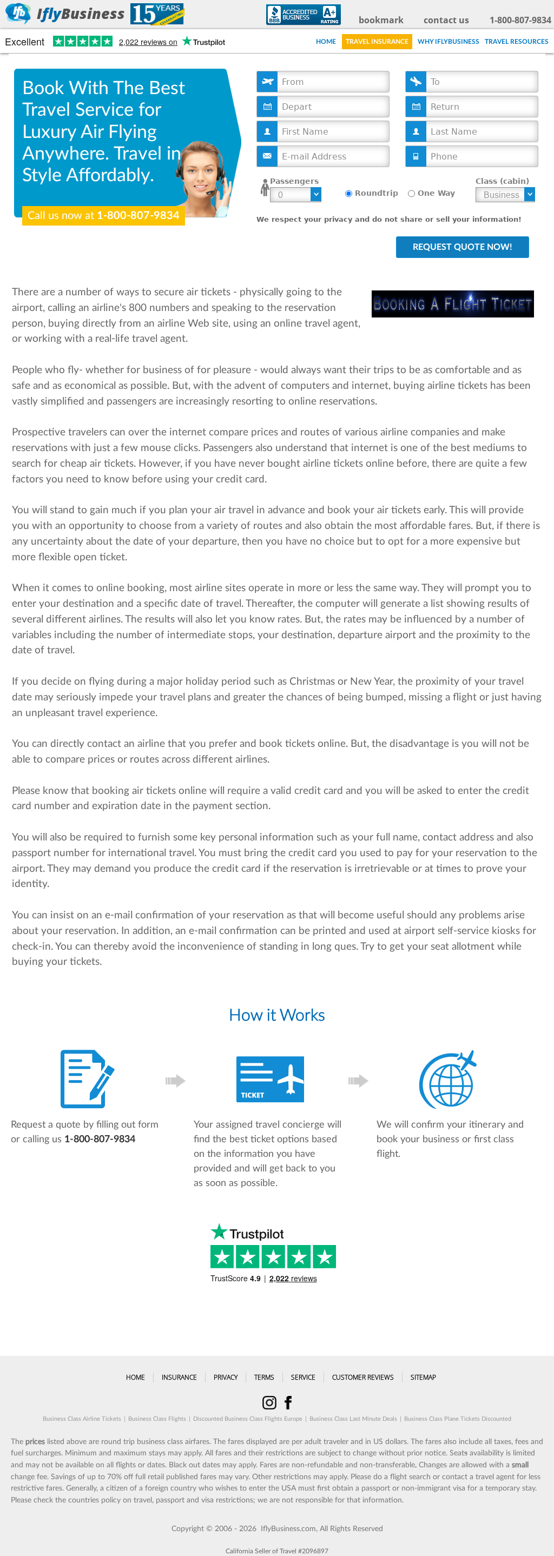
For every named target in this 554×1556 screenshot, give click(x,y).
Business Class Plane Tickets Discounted (457, 1419)
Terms (264, 1377)
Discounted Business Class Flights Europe (247, 1419)
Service (303, 1377)
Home (326, 41)
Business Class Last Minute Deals (353, 1419)
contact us (446, 20)
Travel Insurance (377, 41)
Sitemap (423, 1377)
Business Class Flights (157, 1419)
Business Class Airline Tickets (82, 1419)
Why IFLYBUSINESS (448, 41)
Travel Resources (517, 41)
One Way (436, 193)
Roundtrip (376, 193)
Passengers (294, 181)
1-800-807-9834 (520, 20)
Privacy (226, 1377)
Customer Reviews (363, 1377)
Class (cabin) (502, 181)
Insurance (179, 1377)
